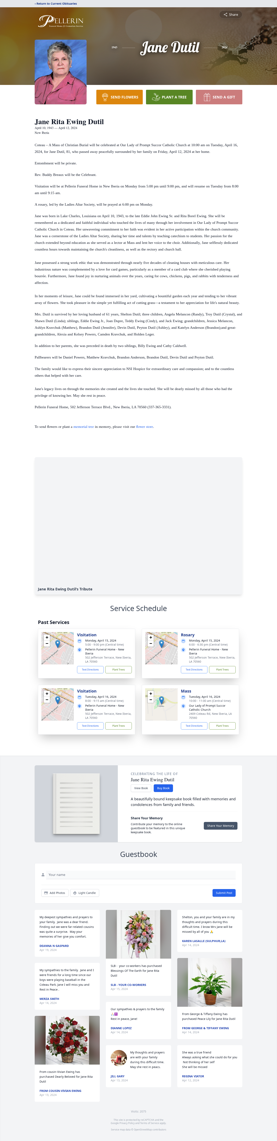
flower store (144, 426)
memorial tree (83, 426)
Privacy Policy (127, 1123)
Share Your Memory (220, 826)
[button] (57, 644)
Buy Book (163, 788)
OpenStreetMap (143, 1129)
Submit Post (224, 893)
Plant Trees (118, 669)
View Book (141, 788)
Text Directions (90, 669)
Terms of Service (149, 1123)
